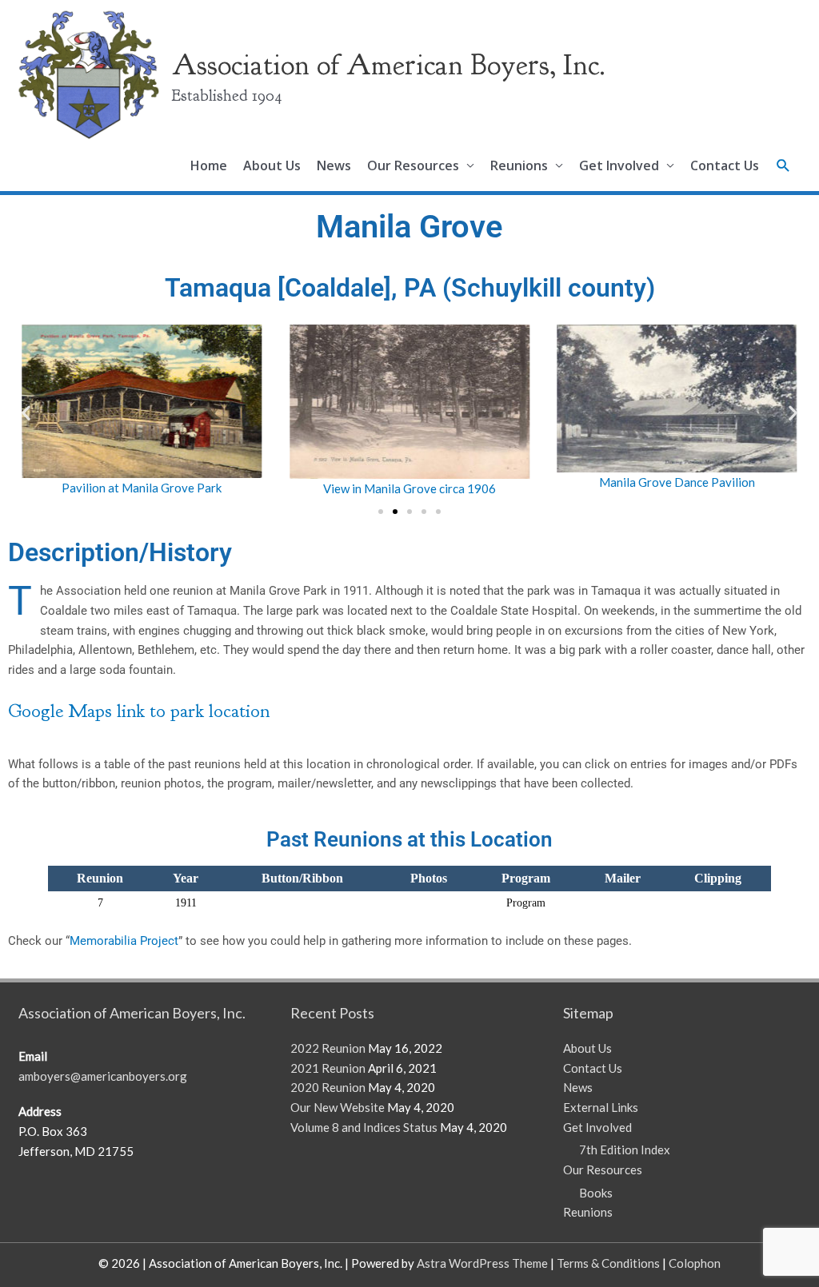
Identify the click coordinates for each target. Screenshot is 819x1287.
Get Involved (619, 165)
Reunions (519, 165)
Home (208, 165)
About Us (272, 165)
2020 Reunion (328, 1087)
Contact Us (724, 165)
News (334, 165)
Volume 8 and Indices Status (363, 1127)
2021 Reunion (328, 1068)
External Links (600, 1107)
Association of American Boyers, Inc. (388, 64)
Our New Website (337, 1107)
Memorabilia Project (124, 941)
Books (596, 1192)
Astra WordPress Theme (482, 1263)
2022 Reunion (328, 1048)
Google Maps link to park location (139, 711)
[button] (783, 165)
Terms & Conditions (608, 1263)
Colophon (695, 1263)
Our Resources (413, 165)
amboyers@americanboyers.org (102, 1076)
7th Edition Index (624, 1149)
